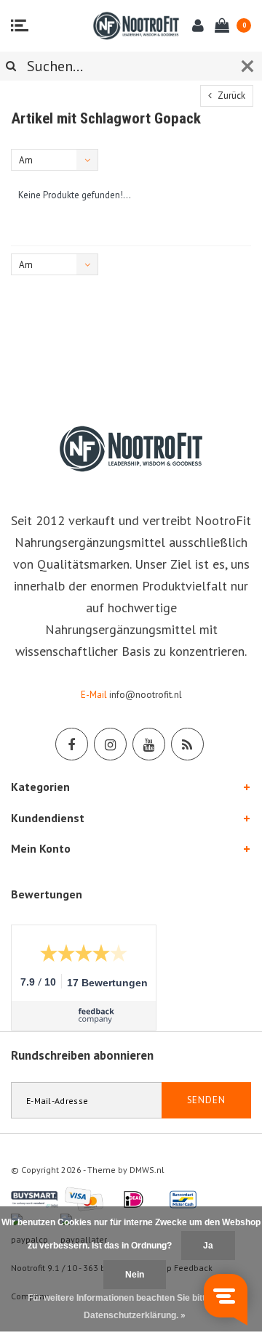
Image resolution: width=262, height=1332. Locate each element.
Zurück (230, 95)
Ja (208, 1245)
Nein (134, 1275)
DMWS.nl (147, 1169)
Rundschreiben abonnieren (82, 1055)
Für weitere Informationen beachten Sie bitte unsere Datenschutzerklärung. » (135, 1306)
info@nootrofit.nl (145, 695)
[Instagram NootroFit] (110, 744)
